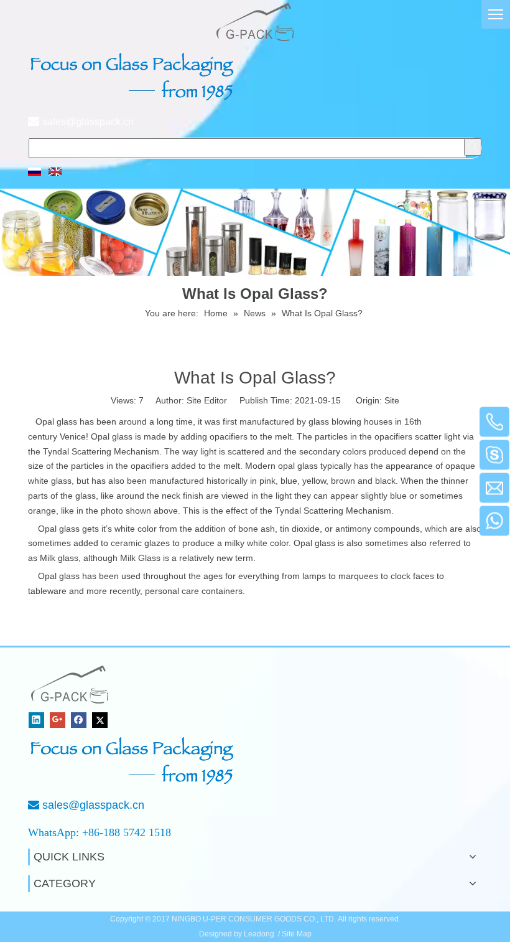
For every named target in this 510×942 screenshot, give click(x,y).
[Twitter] (100, 720)
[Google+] (57, 720)
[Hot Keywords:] (472, 147)
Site (391, 400)
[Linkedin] (36, 720)
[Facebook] (78, 720)
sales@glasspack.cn (88, 121)
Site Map (297, 934)
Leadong (259, 934)
